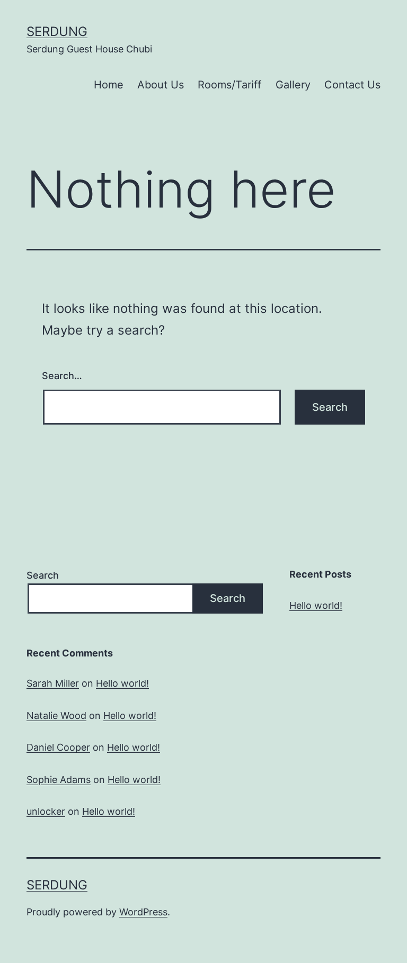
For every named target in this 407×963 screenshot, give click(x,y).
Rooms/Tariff (229, 84)
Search (42, 575)
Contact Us (352, 84)
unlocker (45, 811)
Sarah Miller (52, 683)
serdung (56, 31)
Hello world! (315, 605)
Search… (62, 375)
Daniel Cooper (58, 747)
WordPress (143, 911)
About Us (160, 84)
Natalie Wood (56, 715)
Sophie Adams (58, 779)
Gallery (293, 84)
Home (108, 84)
